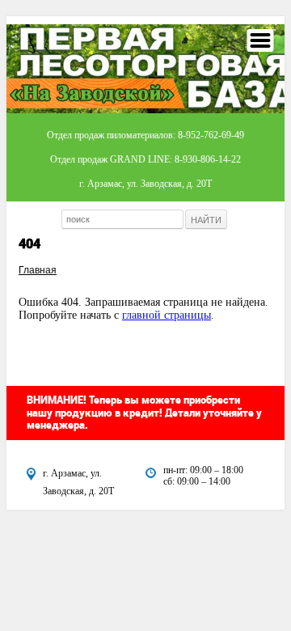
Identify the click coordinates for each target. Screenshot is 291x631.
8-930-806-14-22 (208, 159)
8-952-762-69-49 (211, 135)
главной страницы (166, 315)
